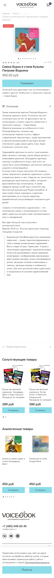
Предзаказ (27, 83)
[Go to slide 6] (29, 58)
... (24, 13)
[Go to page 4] (9, 496)
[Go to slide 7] (31, 58)
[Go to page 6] (13, 496)
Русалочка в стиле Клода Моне (38, 460)
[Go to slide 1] (18, 58)
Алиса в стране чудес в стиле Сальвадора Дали (13, 461)
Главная (5, 13)
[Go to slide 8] (33, 58)
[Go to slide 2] (20, 58)
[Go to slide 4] (24, 58)
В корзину (13, 410)
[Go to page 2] (5, 496)
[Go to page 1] (3, 496)
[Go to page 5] (11, 496)
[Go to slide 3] (22, 58)
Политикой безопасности (37, 562)
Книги (16, 13)
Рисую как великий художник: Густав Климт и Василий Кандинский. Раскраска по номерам (40, 394)
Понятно (27, 569)
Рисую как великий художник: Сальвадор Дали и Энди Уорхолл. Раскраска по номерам (13, 393)
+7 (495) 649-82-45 (14, 526)
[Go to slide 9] (35, 58)
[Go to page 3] (7, 496)
